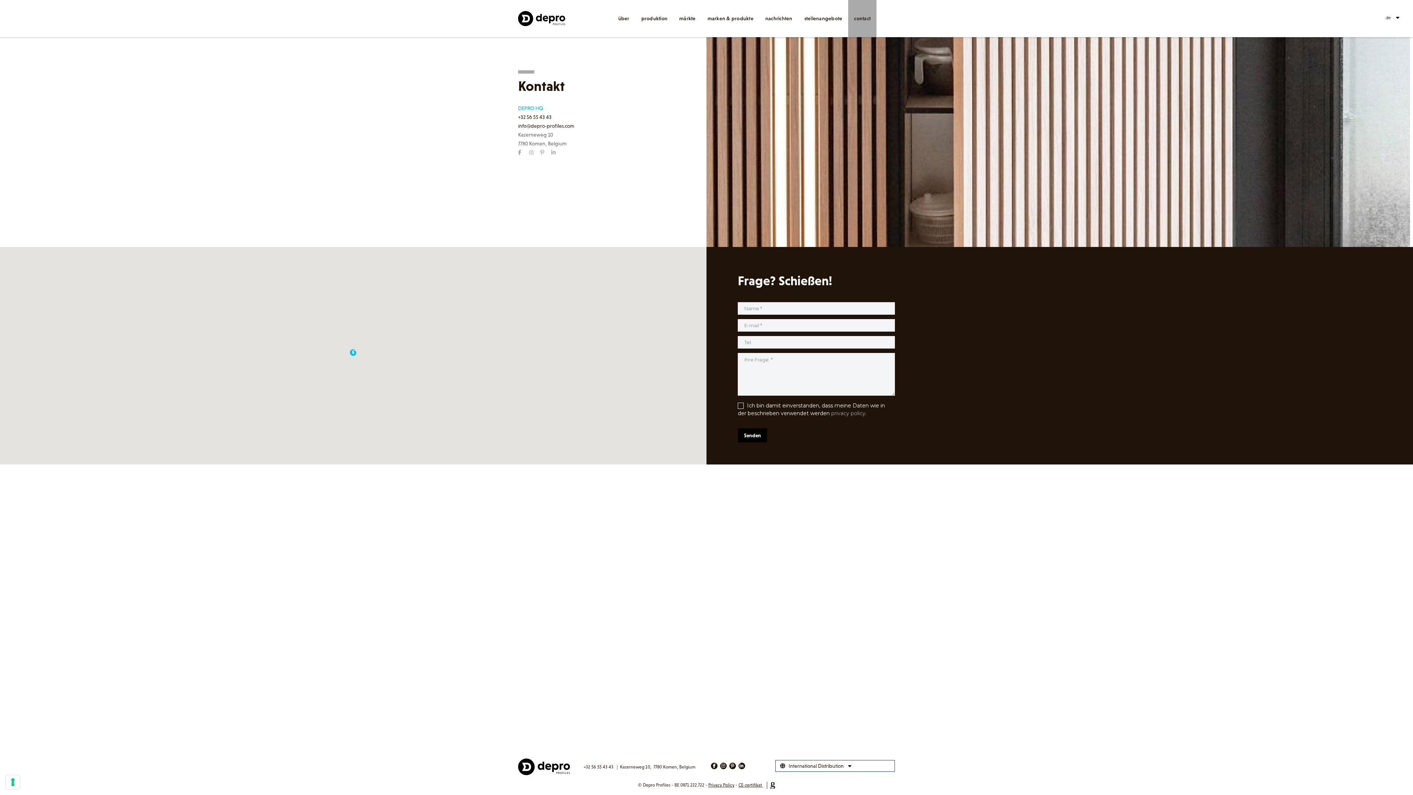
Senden (752, 435)
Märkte (687, 18)
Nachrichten (779, 18)
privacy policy (848, 413)
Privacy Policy (721, 785)
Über (624, 18)
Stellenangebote (823, 18)
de (1388, 17)
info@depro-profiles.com (546, 126)
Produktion (654, 18)
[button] (353, 352)
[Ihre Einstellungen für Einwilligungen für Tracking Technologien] (13, 782)
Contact (862, 18)
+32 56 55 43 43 (535, 117)
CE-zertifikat (750, 785)
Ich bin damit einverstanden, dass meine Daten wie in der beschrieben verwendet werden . (811, 409)
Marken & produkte (731, 18)
